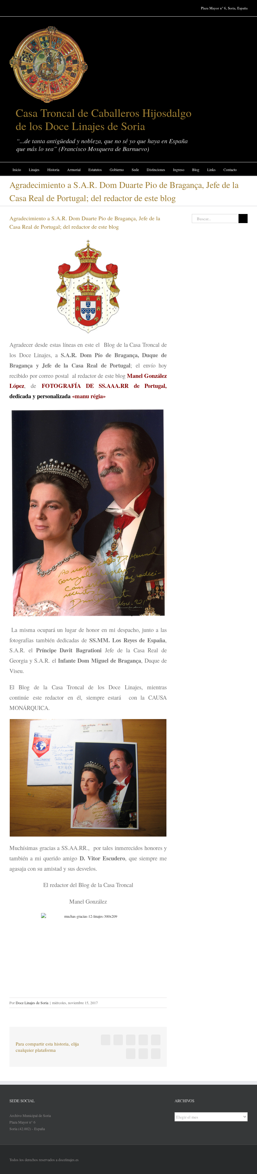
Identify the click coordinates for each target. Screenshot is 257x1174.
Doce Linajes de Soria (32, 1002)
